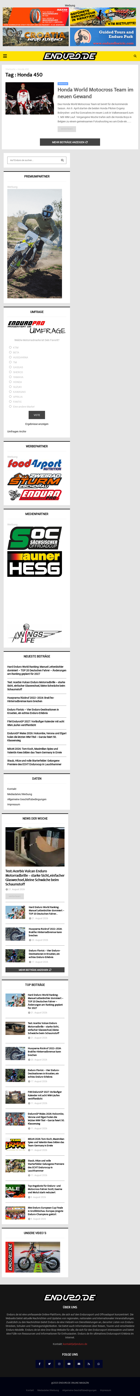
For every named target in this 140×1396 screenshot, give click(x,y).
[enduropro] (34, 499)
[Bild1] (36, 29)
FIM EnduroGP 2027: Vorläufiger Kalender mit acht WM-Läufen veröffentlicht (45, 1095)
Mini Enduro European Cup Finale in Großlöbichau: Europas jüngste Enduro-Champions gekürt (45, 1211)
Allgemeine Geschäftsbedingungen (26, 799)
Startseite (10, 69)
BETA (16, 352)
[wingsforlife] (34, 641)
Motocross (63, 84)
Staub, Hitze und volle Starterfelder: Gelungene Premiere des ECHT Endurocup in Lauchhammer (46, 1166)
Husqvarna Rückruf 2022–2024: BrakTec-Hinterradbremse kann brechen (45, 932)
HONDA (17, 382)
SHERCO (18, 372)
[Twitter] (49, 1364)
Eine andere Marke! (24, 406)
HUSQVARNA (20, 357)
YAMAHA (18, 377)
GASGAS (18, 367)
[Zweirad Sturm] (34, 487)
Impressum (13, 804)
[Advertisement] (36, 601)
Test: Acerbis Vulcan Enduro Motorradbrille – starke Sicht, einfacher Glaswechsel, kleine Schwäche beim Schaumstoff (35, 878)
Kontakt (11, 788)
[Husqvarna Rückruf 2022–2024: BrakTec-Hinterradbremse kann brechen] (15, 934)
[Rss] (89, 1364)
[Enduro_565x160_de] (103, 9)
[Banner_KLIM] (34, 297)
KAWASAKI (19, 391)
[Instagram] (59, 1364)
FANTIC (17, 401)
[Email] (79, 1364)
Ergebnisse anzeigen (36, 424)
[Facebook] (40, 1364)
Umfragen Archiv (16, 431)
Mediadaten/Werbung (19, 794)
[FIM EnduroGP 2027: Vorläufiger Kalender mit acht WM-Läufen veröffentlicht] (15, 1097)
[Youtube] (69, 1364)
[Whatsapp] (99, 1364)
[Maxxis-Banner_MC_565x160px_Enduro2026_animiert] (36, 9)
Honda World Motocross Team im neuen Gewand (95, 93)
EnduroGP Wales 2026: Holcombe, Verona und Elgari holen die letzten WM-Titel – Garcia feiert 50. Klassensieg (46, 1119)
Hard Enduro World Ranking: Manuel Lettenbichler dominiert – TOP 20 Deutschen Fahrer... (46, 911)
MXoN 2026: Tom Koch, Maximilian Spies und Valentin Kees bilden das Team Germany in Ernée (46, 1142)
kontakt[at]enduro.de (75, 1344)
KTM (15, 347)
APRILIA (18, 396)
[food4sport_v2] (34, 470)
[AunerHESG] (34, 575)
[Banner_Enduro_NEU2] (103, 29)
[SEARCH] (62, 160)
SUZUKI (17, 387)
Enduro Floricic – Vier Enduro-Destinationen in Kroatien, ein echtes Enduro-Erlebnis (44, 954)
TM (15, 362)
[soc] (34, 549)
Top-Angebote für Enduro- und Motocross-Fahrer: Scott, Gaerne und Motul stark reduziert (45, 1189)
